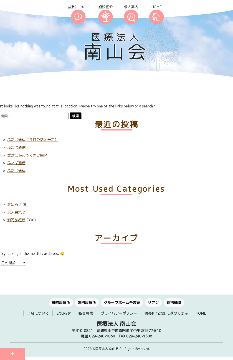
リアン (153, 302)
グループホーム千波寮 (122, 302)
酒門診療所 (16, 219)
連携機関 (174, 302)
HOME (156, 6)
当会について (78, 6)
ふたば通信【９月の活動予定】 (32, 139)
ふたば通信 (16, 147)
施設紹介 (105, 6)
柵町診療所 (61, 302)
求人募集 (14, 212)
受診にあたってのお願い (27, 155)
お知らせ (14, 204)
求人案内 (131, 6)
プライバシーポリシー (119, 313)
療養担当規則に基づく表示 (166, 313)
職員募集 (86, 313)
